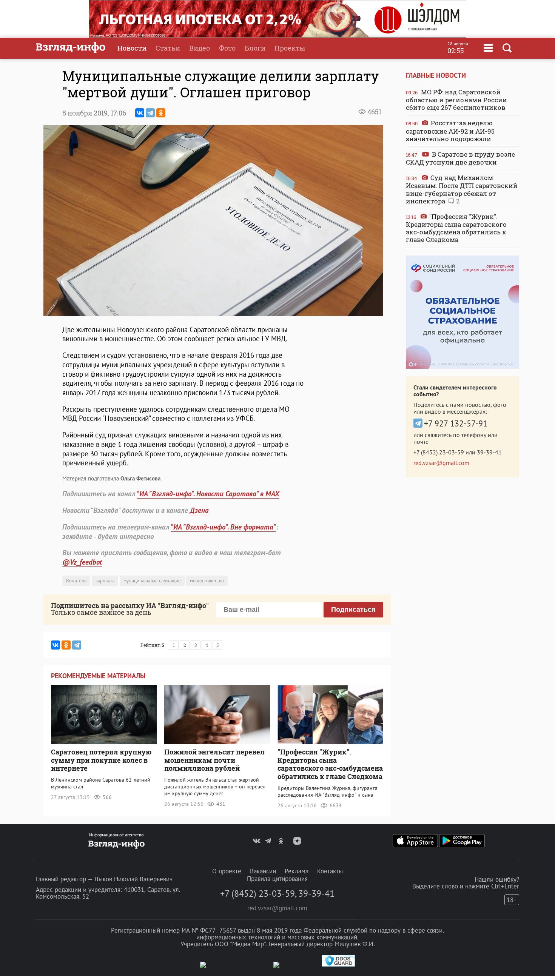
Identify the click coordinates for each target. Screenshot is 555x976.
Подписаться (353, 609)
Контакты (330, 871)
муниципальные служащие (152, 580)
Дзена (199, 510)
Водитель (76, 580)
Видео (199, 47)
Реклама (296, 871)
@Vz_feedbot (82, 562)
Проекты (289, 47)
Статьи (168, 47)
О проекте (226, 871)
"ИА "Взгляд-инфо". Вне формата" (223, 526)
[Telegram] (150, 112)
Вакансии (263, 871)
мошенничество (207, 580)
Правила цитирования (277, 878)
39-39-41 (489, 452)
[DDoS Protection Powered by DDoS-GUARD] (338, 965)
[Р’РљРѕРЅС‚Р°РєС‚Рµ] (139, 112)
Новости (131, 47)
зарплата (105, 580)
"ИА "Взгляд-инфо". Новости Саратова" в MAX (208, 493)
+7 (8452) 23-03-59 (438, 452)
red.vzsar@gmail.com (441, 462)
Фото (227, 47)
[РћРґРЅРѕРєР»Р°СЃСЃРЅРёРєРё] (160, 112)
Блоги (255, 47)
